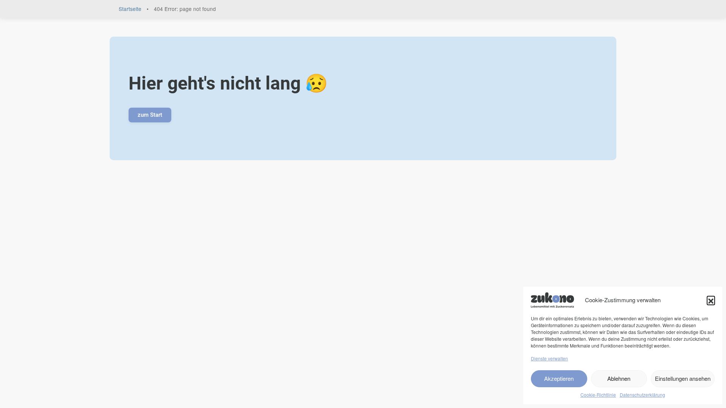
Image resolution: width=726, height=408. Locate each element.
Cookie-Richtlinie (598, 394)
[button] (711, 300)
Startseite (130, 8)
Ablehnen (618, 378)
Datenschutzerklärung (642, 394)
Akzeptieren (559, 378)
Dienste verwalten (549, 358)
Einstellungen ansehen (682, 378)
